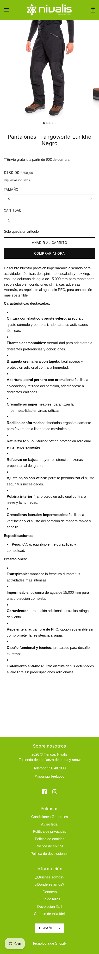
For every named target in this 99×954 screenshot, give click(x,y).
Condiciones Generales (49, 817)
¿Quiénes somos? (49, 877)
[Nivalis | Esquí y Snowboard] (49, 9)
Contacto (50, 892)
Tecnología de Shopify (49, 943)
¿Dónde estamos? (49, 884)
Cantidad (13, 210)
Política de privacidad (49, 831)
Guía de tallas (49, 899)
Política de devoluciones (49, 853)
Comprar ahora (49, 253)
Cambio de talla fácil (49, 914)
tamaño (11, 189)
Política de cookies (49, 839)
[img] (44, 791)
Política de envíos (49, 846)
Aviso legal (49, 824)
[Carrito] (93, 10)
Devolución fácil (49, 906)
